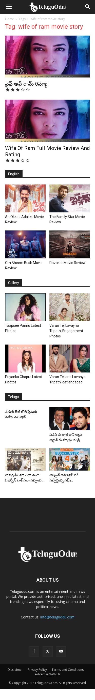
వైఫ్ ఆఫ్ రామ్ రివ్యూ (26, 84)
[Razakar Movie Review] (69, 244)
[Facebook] (34, 651)
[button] (9, 7)
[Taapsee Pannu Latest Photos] (25, 307)
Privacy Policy (37, 669)
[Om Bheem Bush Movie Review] (25, 244)
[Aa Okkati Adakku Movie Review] (25, 198)
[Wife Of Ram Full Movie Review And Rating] (47, 121)
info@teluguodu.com (57, 617)
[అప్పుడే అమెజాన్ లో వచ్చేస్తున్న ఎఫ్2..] (69, 459)
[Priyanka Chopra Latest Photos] (25, 358)
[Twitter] (48, 651)
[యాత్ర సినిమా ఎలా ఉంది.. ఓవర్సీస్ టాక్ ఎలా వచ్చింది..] (25, 459)
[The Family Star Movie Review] (69, 198)
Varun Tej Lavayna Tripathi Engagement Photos (66, 330)
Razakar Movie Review (67, 263)
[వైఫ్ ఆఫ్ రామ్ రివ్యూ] (47, 56)
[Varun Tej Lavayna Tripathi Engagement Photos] (69, 307)
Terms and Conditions (68, 669)
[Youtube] (61, 651)
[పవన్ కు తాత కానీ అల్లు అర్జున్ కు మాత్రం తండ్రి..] (69, 418)
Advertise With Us (47, 674)
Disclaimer (15, 669)
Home (9, 19)
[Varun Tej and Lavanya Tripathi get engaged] (69, 358)
